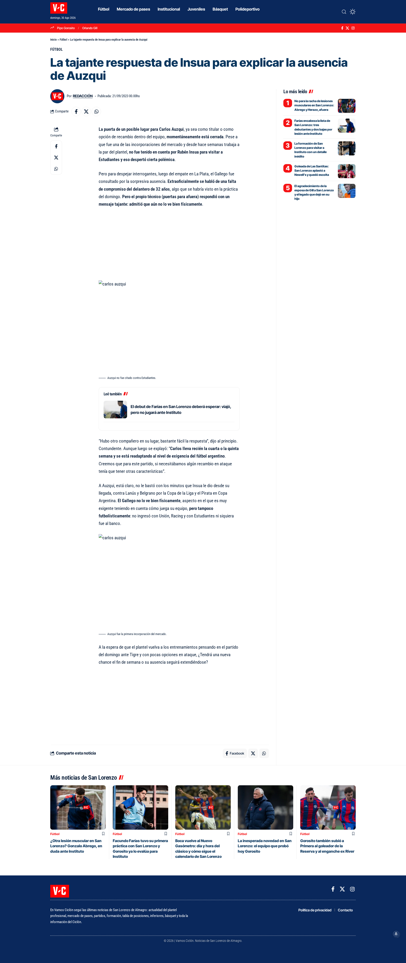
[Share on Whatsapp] (96, 111)
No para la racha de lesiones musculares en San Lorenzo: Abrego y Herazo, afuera (314, 105)
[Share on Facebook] (76, 111)
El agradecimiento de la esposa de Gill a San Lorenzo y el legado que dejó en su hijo (314, 192)
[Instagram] (353, 28)
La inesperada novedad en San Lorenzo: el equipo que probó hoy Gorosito (265, 846)
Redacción (83, 96)
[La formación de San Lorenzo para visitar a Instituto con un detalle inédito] (346, 148)
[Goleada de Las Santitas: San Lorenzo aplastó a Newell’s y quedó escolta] (346, 171)
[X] (347, 28)
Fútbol (63, 39)
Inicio (53, 39)
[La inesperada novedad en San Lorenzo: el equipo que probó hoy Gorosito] (265, 807)
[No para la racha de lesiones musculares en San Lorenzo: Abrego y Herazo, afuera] (346, 106)
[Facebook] (342, 28)
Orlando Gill (90, 28)
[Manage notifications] (396, 934)
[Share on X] (86, 111)
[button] (344, 12)
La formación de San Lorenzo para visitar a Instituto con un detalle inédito (310, 150)
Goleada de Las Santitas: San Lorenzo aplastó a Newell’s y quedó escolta (311, 170)
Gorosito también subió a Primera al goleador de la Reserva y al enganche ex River (327, 846)
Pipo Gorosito (66, 28)
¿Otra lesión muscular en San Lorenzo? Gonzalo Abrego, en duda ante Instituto (76, 846)
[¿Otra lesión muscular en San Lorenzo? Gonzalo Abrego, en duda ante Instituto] (78, 807)
